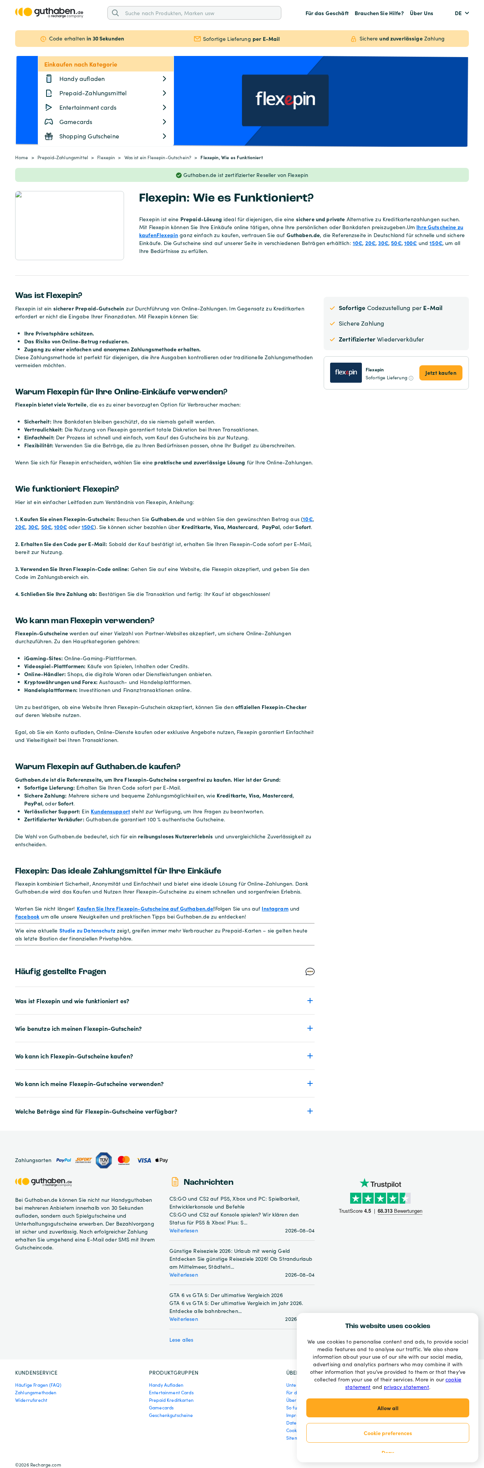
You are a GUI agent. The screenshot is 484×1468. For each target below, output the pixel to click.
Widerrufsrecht (31, 1400)
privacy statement (406, 1386)
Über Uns (421, 13)
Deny (388, 1452)
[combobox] (200, 12)
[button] (165, 1000)
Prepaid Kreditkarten (171, 1400)
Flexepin (106, 157)
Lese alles (181, 1339)
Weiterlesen (183, 1230)
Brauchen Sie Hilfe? (379, 13)
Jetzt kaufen (440, 373)
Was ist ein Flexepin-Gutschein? (158, 157)
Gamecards (161, 1407)
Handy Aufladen (166, 1385)
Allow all (388, 1408)
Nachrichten (208, 1182)
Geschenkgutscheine (171, 1415)
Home (21, 157)
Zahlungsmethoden (35, 1392)
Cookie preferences (388, 1433)
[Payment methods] (111, 1160)
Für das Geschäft (327, 13)
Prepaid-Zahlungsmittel (62, 157)
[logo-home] (49, 13)
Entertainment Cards (171, 1392)
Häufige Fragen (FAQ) (38, 1385)
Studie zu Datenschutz (87, 930)
